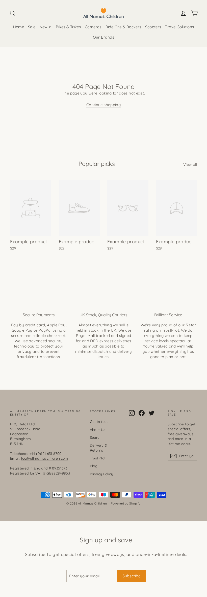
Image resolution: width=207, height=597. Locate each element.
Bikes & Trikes (68, 26)
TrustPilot (98, 458)
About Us (98, 429)
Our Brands (103, 37)
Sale (32, 26)
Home (18, 26)
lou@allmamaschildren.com (44, 458)
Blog (94, 466)
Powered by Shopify (126, 503)
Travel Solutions (179, 26)
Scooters (153, 26)
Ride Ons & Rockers (123, 26)
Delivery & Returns (98, 447)
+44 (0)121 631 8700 (45, 453)
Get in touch (100, 421)
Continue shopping (103, 104)
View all (190, 164)
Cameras (93, 26)
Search (95, 437)
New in (46, 26)
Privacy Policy (101, 474)
